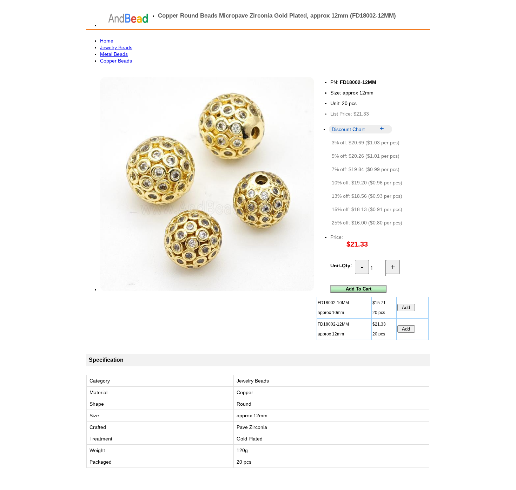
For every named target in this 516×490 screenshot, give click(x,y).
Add (406, 307)
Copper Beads (116, 61)
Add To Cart (358, 289)
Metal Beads (114, 54)
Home (106, 41)
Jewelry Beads (116, 47)
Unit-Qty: (341, 265)
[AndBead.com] (128, 18)
